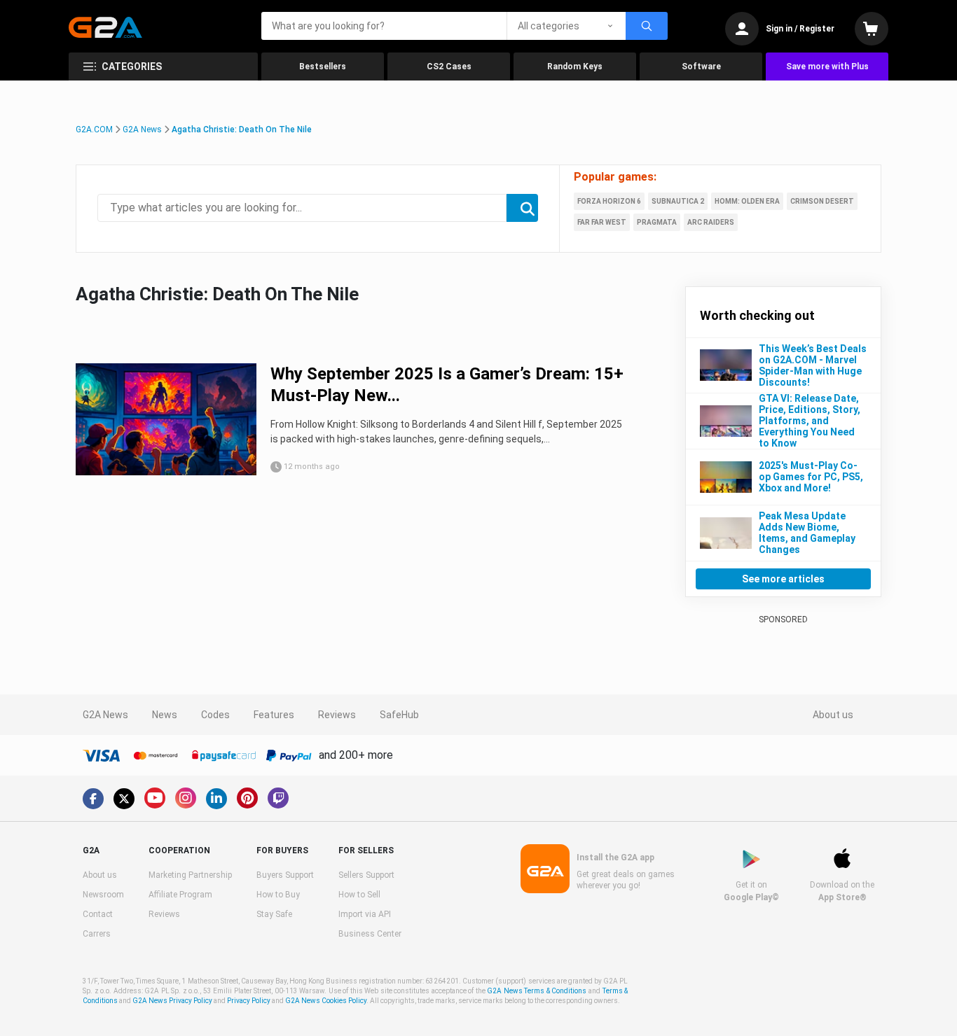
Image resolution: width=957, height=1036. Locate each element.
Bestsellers (322, 66)
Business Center (369, 934)
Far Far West (601, 222)
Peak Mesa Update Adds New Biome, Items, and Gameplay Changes (807, 532)
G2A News (142, 129)
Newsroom (103, 894)
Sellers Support (366, 875)
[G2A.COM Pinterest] (247, 798)
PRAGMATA (657, 222)
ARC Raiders (710, 222)
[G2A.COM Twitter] (124, 798)
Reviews (337, 714)
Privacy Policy (248, 1000)
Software (701, 66)
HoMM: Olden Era (747, 201)
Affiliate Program (180, 894)
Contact (98, 914)
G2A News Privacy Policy (172, 1000)
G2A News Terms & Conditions (536, 991)
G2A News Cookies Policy (325, 1000)
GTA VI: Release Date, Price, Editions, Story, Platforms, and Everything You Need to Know (809, 421)
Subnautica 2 (678, 201)
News (164, 714)
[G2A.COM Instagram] (185, 798)
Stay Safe (274, 914)
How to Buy (278, 894)
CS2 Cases (449, 66)
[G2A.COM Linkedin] (216, 798)
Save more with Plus (827, 66)
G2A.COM (94, 129)
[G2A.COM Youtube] (154, 798)
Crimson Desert (822, 201)
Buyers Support (285, 875)
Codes (215, 714)
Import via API (364, 914)
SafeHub (399, 714)
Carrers (97, 934)
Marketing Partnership (190, 875)
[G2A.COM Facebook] (93, 798)
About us (833, 714)
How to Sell (359, 894)
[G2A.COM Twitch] (278, 798)
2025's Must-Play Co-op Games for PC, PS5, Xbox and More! (811, 476)
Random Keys (575, 66)
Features (274, 714)
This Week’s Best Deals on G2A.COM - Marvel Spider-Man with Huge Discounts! (813, 365)
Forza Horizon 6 (609, 201)
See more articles (783, 578)
